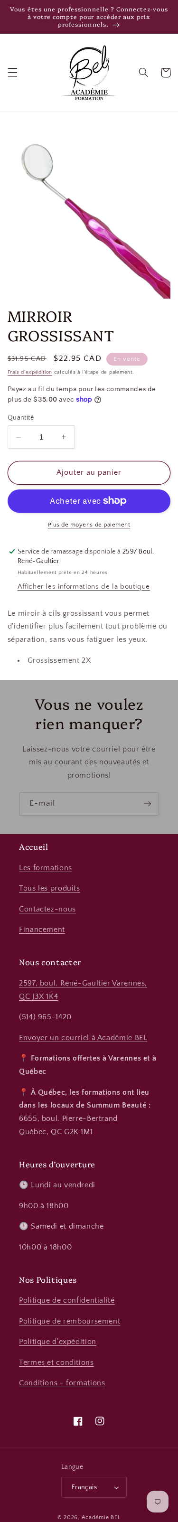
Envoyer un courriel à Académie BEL (83, 1038)
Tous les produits (49, 888)
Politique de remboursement (69, 1321)
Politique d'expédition (57, 1342)
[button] (12, 73)
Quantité (21, 418)
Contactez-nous (47, 909)
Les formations (45, 868)
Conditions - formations (62, 1383)
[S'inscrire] (148, 804)
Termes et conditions (56, 1363)
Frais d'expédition (30, 372)
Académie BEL (101, 1517)
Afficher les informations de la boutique (84, 587)
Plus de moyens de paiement (89, 524)
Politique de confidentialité (67, 1301)
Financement (42, 930)
